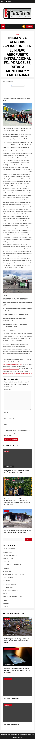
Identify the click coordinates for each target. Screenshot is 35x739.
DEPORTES (6, 568)
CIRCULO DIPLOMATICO (10, 555)
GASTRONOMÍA (8, 577)
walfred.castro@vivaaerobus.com (12, 364)
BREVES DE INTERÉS (9, 549)
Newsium (31, 734)
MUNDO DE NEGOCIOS (10, 590)
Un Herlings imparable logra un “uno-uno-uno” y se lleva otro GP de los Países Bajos (17, 640)
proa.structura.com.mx (25, 373)
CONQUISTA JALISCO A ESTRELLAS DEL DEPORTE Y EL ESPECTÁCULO (16, 472)
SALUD (5, 600)
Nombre (7, 412)
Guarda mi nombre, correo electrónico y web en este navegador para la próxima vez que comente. (16, 433)
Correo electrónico (10, 418)
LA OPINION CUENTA (9, 584)
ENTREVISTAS (7, 571)
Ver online (29, 26)
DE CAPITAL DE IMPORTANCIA (12, 565)
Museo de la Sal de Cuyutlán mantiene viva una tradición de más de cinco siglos (17, 531)
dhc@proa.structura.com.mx (11, 373)
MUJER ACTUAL (8, 587)
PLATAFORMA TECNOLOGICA (12, 597)
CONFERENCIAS (8, 558)
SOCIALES (6, 603)
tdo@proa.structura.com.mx (11, 369)
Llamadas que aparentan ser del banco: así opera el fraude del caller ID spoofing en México (17, 670)
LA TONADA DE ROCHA (11, 698)
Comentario (8, 389)
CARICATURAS (7, 552)
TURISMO (17, 34)
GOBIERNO (6, 581)
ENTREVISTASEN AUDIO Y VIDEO (13, 574)
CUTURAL (6, 561)
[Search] (20, 26)
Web (5, 424)
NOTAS (5, 593)
